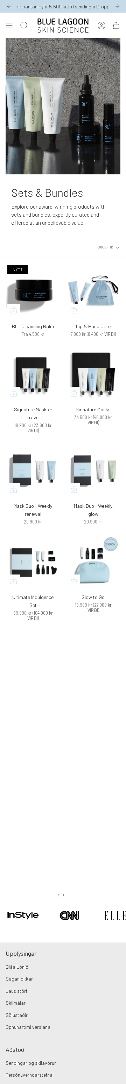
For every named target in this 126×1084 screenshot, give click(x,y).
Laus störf (16, 991)
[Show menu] (9, 25)
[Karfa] (116, 25)
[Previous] (9, 6)
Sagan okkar (19, 979)
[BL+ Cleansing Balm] (33, 290)
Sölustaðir (17, 1015)
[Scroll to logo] (23, 925)
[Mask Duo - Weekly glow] (93, 470)
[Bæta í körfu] (13, 310)
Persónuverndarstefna (29, 1075)
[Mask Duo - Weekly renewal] (33, 470)
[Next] (117, 6)
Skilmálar (16, 1003)
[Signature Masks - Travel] (33, 374)
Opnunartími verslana (28, 1027)
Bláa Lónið (17, 967)
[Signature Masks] (93, 374)
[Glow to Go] (93, 561)
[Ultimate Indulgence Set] (33, 561)
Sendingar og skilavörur (31, 1063)
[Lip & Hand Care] (93, 290)
